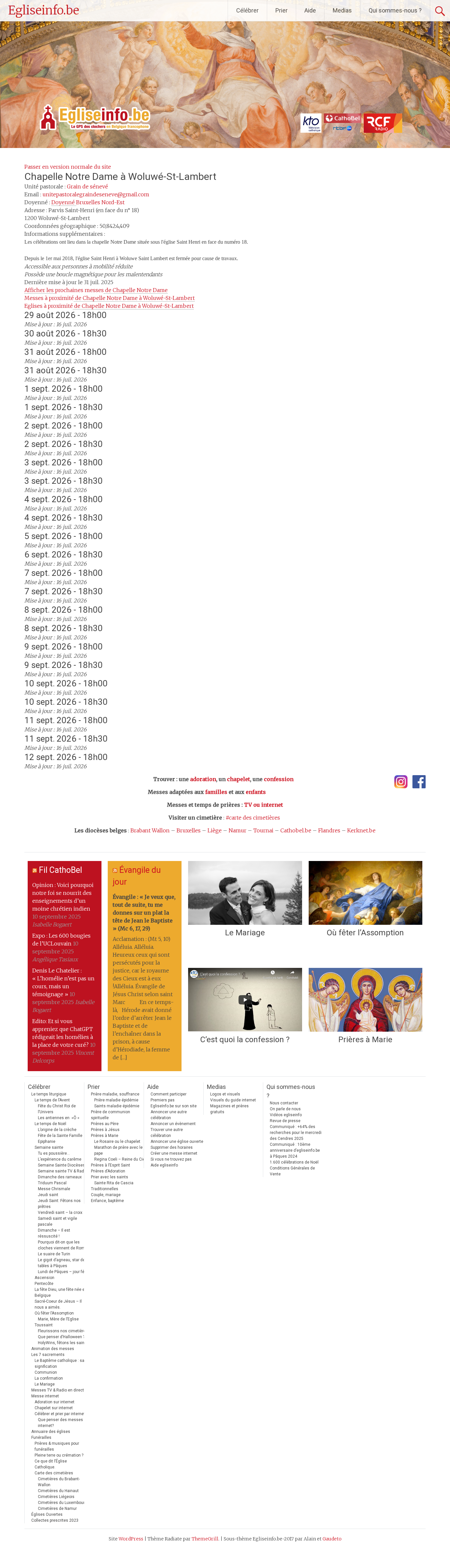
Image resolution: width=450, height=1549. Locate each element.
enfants (256, 792)
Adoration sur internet (54, 1402)
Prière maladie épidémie (116, 1100)
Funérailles (41, 1437)
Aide (310, 10)
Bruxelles (189, 830)
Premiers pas (163, 1100)
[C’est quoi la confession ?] (245, 1000)
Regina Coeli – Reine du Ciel (120, 1159)
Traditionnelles (104, 1189)
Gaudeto (332, 1539)
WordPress (131, 1539)
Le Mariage (245, 932)
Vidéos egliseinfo (286, 1115)
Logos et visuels (225, 1094)
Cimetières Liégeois (56, 1496)
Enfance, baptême (107, 1200)
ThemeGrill (205, 1539)
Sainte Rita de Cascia (113, 1183)
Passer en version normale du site (67, 166)
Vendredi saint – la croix (60, 1212)
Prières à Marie (365, 1039)
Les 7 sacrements (48, 1354)
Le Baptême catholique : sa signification (59, 1363)
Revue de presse (285, 1121)
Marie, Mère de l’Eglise (58, 1319)
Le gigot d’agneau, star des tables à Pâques (62, 1263)
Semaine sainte (49, 1147)
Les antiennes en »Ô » (58, 1118)
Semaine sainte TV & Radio (62, 1171)
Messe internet (45, 1396)
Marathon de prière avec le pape (118, 1150)
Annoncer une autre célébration (169, 1115)
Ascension (44, 1277)
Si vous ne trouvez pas (171, 1159)
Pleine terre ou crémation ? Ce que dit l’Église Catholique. (59, 1461)
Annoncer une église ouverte (177, 1141)
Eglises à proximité (109, 306)
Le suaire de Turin (54, 1254)
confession (279, 779)
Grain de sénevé (87, 186)
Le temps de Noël (50, 1123)
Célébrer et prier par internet (60, 1414)
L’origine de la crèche (57, 1129)
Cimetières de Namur (57, 1508)
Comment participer (168, 1094)
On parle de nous (285, 1109)
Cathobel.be (295, 830)
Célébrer (247, 10)
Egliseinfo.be (43, 10)
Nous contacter (284, 1103)
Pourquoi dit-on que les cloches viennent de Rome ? (64, 1245)
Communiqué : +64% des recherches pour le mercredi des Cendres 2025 (296, 1132)
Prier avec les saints (109, 1177)
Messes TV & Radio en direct (57, 1390)
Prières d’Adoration (108, 1171)
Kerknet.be (361, 830)
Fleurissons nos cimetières (63, 1331)
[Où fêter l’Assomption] (365, 893)
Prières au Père (105, 1123)
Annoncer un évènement (173, 1123)
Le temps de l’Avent (52, 1100)
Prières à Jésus (105, 1129)
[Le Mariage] (245, 893)
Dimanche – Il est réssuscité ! (54, 1233)
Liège (215, 830)
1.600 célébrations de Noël (294, 1162)
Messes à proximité (109, 298)
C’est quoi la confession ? (245, 1039)
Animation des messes (52, 1348)
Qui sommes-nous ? (395, 10)
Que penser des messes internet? (60, 1422)
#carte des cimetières (253, 817)
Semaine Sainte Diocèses (61, 1165)
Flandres (329, 830)
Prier (281, 10)
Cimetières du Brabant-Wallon (59, 1482)
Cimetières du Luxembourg (62, 1502)
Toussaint (44, 1325)
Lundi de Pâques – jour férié (63, 1271)
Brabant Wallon (150, 830)
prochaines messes (96, 290)
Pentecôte (44, 1283)
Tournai (263, 830)
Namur (237, 830)
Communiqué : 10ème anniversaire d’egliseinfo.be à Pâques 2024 (295, 1150)
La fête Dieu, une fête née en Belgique (61, 1292)
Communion (46, 1372)
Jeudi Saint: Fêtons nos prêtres (59, 1203)
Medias (342, 10)
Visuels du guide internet (233, 1100)
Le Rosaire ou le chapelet (117, 1141)
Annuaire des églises (50, 1431)
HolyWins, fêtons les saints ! (64, 1342)
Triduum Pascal (52, 1183)
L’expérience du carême (59, 1159)
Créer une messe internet (174, 1153)
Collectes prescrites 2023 (54, 1520)
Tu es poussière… (54, 1153)
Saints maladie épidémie (116, 1106)
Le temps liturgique (48, 1094)
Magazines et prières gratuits (229, 1109)
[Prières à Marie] (365, 1000)
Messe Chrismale (54, 1189)
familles (216, 792)
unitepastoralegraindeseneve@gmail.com (95, 194)
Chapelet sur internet (54, 1408)
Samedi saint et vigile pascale (57, 1221)
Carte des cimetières (54, 1473)
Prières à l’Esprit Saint (110, 1165)
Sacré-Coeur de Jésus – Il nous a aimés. (58, 1304)
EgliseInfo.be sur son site (174, 1106)
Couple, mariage (106, 1194)
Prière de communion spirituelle (110, 1115)
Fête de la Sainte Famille (60, 1135)
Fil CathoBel (60, 870)
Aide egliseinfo (164, 1165)
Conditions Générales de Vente (292, 1171)
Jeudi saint (48, 1194)
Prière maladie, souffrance (115, 1094)
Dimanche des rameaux (60, 1177)
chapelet (238, 779)
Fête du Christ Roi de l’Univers (57, 1109)
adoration (203, 779)
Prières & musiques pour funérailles (57, 1446)
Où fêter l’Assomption (365, 932)
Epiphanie (46, 1141)
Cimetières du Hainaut (58, 1490)
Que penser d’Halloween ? (61, 1337)
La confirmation (49, 1378)
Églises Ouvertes (47, 1514)
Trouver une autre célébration (167, 1132)
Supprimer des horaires (172, 1147)
